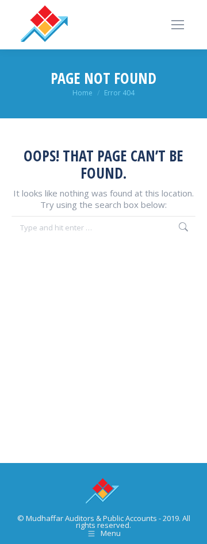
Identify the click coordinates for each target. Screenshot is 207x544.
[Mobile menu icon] (178, 24)
